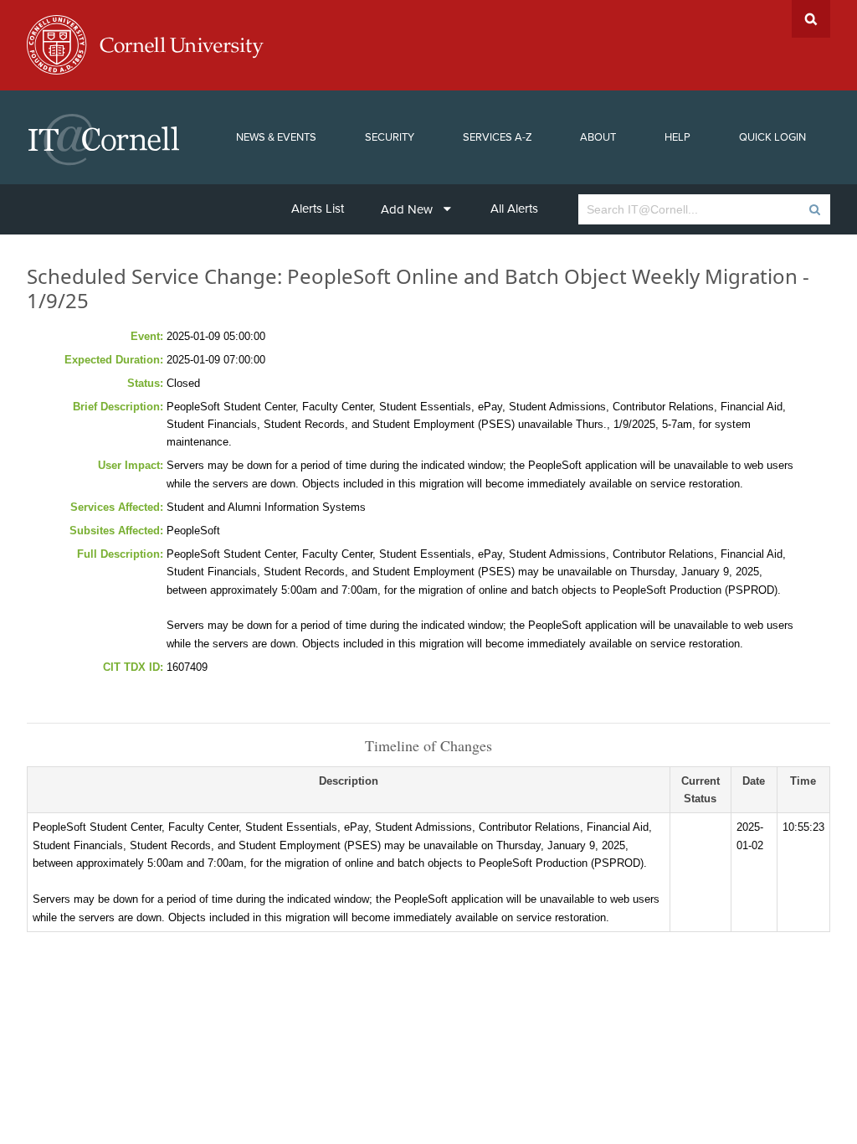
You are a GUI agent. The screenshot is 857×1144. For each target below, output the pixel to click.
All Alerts (514, 208)
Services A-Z (497, 137)
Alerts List (317, 208)
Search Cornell (811, 19)
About (598, 137)
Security (389, 137)
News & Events (276, 137)
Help (677, 137)
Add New (407, 209)
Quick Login (772, 137)
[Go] (814, 209)
